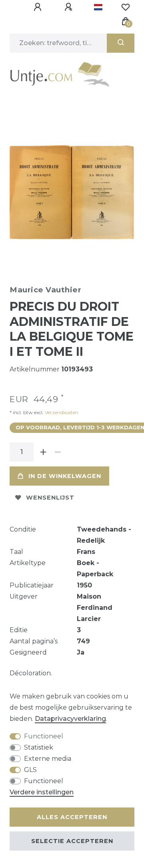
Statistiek (38, 747)
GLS (30, 770)
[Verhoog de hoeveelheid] (43, 452)
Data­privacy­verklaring (70, 718)
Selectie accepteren (72, 841)
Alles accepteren (72, 817)
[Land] (98, 7)
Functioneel (43, 736)
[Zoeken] (120, 43)
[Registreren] (69, 7)
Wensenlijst (50, 497)
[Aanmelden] (39, 7)
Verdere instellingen (42, 792)
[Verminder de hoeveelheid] (57, 452)
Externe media (47, 758)
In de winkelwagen (64, 476)
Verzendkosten (61, 412)
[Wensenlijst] (125, 7)
